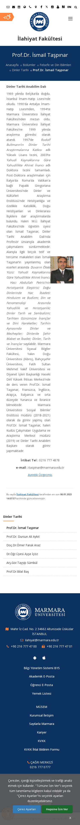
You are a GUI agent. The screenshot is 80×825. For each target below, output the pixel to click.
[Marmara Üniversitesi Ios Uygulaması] (44, 657)
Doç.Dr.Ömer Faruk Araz (23, 545)
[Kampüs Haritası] (35, 7)
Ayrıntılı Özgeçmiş (40, 475)
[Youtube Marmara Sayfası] (58, 7)
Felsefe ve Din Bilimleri (55, 65)
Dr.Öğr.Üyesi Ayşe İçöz (22, 554)
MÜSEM (41, 707)
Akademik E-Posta (41, 676)
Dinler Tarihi (20, 70)
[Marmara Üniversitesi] (40, 21)
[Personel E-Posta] (13, 7)
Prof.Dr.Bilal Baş (17, 571)
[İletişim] (30, 7)
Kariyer (42, 732)
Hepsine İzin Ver (57, 809)
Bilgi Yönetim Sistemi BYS (42, 668)
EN (69, 7)
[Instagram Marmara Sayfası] (52, 7)
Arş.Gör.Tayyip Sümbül (21, 563)
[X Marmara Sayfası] (47, 7)
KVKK (41, 741)
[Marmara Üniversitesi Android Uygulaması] (34, 657)
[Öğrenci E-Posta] (8, 7)
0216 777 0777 (40, 767)
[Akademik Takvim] (19, 7)
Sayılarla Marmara (41, 724)
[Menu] (70, 17)
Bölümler (29, 65)
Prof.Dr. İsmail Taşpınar (22, 528)
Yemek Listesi (41, 693)
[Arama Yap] (75, 7)
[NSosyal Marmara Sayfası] (63, 7)
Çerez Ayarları (26, 809)
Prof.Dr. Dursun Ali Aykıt (23, 536)
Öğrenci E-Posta (41, 685)
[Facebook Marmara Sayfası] (41, 7)
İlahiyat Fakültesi (27, 494)
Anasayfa (12, 65)
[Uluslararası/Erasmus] (24, 7)
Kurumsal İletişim (42, 715)
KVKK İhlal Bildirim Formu (41, 749)
